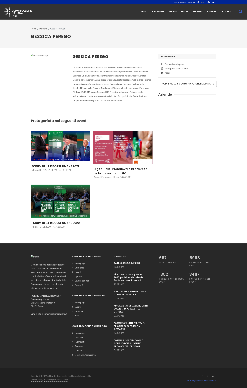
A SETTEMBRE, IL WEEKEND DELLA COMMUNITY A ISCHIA (130, 293)
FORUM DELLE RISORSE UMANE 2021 (55, 166)
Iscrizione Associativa (85, 355)
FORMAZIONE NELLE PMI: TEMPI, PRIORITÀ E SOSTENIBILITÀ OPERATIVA (129, 326)
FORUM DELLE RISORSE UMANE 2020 (56, 223)
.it (198, 2)
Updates (79, 276)
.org (214, 2)
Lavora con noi (82, 280)
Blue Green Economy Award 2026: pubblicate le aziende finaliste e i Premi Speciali (128, 277)
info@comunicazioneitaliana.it (202, 380)
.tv (209, 2)
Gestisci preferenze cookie (56, 379)
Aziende (78, 350)
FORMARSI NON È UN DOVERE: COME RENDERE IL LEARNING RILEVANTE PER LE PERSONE (128, 343)
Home (33, 28)
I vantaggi (79, 341)
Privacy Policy (37, 379)
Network (79, 311)
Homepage (80, 263)
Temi (77, 315)
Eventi (78, 272)
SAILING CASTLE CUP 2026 (127, 263)
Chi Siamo (79, 267)
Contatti (79, 285)
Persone (43, 28)
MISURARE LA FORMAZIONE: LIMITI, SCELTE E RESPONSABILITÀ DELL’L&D (131, 308)
